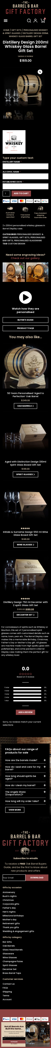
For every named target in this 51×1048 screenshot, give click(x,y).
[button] (9, 21)
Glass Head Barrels (13, 949)
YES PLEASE (14, 1042)
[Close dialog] (48, 1024)
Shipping (7, 991)
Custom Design (16, 243)
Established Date (13, 182)
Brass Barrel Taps (12, 973)
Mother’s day (9, 919)
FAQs (5, 987)
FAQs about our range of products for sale (21, 750)
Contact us (9, 983)
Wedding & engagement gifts (18, 931)
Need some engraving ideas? (25, 256)
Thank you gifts (11, 927)
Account (7, 999)
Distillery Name (12, 162)
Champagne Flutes (13, 961)
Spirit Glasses (10, 965)
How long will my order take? (22, 801)
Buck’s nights (10, 896)
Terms (6, 995)
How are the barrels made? (21, 760)
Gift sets (16, 30)
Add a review (25, 712)
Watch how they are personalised (25, 310)
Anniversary (9, 892)
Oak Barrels (9, 945)
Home (6, 30)
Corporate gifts (11, 903)
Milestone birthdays (13, 915)
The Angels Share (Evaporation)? (15, 793)
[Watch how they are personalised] (25, 297)
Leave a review (25, 56)
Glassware (8, 953)
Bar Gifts (7, 941)
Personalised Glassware (28, 240)
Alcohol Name (12, 172)
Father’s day (9, 907)
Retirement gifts (11, 923)
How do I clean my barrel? (20, 785)
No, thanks (14, 1043)
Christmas (8, 900)
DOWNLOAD (36, 877)
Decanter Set (9, 969)
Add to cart (21, 193)
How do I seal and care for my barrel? (22, 768)
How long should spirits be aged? (20, 777)
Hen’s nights (9, 911)
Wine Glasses (10, 957)
